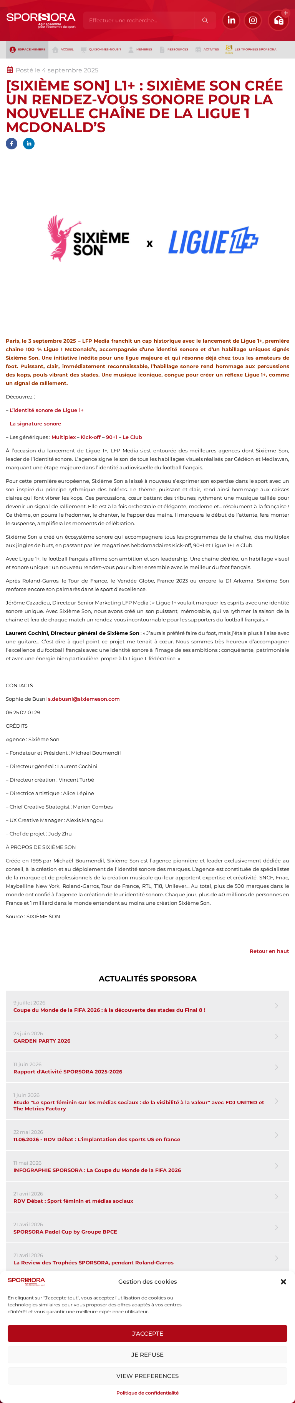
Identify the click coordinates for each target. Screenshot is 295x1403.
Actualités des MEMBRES (109, 63)
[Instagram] (253, 20)
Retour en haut (269, 951)
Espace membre (31, 49)
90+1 (112, 437)
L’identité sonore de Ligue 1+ (47, 410)
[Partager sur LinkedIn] (29, 143)
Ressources (177, 49)
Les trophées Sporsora (256, 49)
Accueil (67, 49)
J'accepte (147, 1333)
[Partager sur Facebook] (11, 143)
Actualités (25, 63)
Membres (144, 49)
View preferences (147, 1376)
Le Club (132, 437)
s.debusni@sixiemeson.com (84, 699)
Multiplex (63, 437)
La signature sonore (35, 423)
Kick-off (91, 437)
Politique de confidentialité (147, 1393)
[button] (283, 1282)
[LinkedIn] (231, 20)
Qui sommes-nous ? (105, 49)
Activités (211, 49)
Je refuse (147, 1354)
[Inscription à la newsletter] (278, 20)
